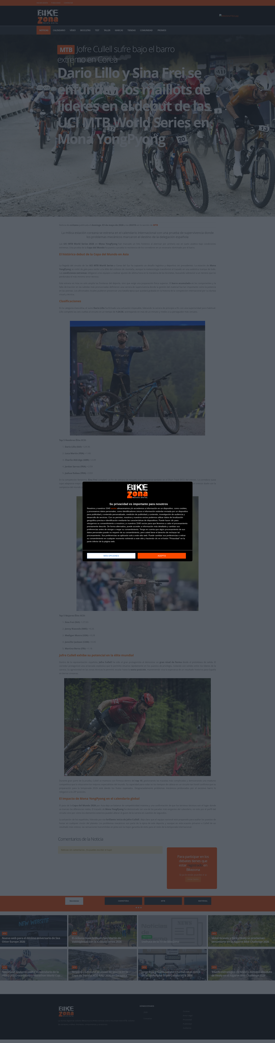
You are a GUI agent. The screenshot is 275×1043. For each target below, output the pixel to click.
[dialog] (137, 521)
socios (114, 508)
